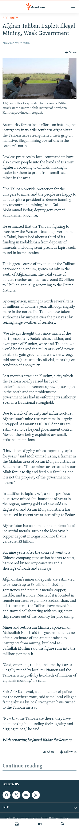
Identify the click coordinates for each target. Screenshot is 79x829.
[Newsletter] (16, 823)
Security (10, 18)
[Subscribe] (26, 795)
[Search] (62, 823)
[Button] (71, 52)
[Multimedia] (39, 823)
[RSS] (36, 795)
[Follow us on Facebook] (7, 795)
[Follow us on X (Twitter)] (16, 795)
